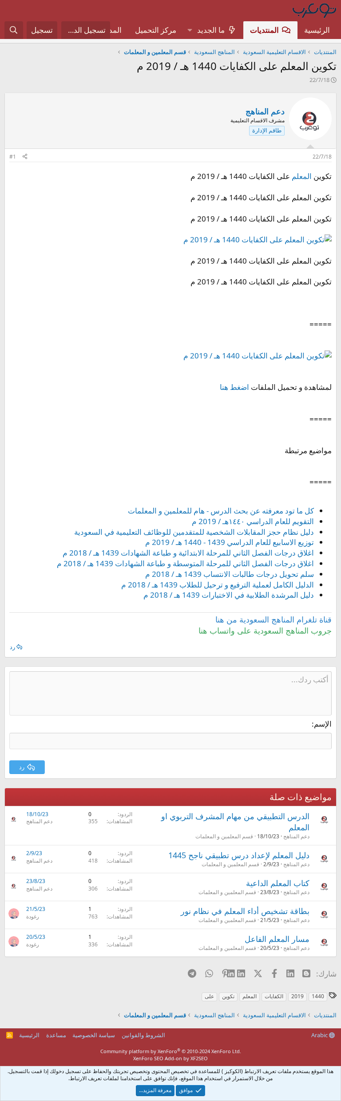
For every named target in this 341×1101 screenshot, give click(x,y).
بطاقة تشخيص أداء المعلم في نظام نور (245, 911)
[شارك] (25, 157)
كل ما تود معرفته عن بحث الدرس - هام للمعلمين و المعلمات (221, 511)
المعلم (302, 176)
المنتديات (264, 30)
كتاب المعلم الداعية (277, 883)
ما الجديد (211, 30)
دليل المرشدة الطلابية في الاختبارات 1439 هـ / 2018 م (228, 595)
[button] (189, 30)
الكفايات (274, 996)
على (209, 996)
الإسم (323, 724)
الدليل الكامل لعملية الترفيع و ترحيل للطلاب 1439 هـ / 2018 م (217, 585)
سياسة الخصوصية (93, 1035)
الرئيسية (317, 30)
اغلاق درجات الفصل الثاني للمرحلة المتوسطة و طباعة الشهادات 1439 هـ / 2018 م (185, 563)
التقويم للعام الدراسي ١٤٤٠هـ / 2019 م (253, 521)
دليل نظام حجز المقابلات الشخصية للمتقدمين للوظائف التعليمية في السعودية (194, 532)
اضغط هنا (234, 387)
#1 (12, 156)
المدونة (110, 30)
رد (12, 647)
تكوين (228, 996)
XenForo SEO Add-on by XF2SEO (170, 1058)
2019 (297, 996)
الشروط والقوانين (143, 1035)
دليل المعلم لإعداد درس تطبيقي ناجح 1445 (238, 855)
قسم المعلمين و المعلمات (224, 836)
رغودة (32, 916)
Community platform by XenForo (170, 1051)
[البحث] (13, 30)
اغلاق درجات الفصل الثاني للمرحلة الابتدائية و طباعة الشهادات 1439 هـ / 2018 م (188, 553)
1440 (318, 996)
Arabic (320, 1035)
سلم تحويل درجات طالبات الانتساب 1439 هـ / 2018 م (229, 574)
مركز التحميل (155, 30)
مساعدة (56, 1035)
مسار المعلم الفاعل (277, 939)
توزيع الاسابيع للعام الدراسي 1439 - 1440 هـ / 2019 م (229, 542)
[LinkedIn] (242, 973)
